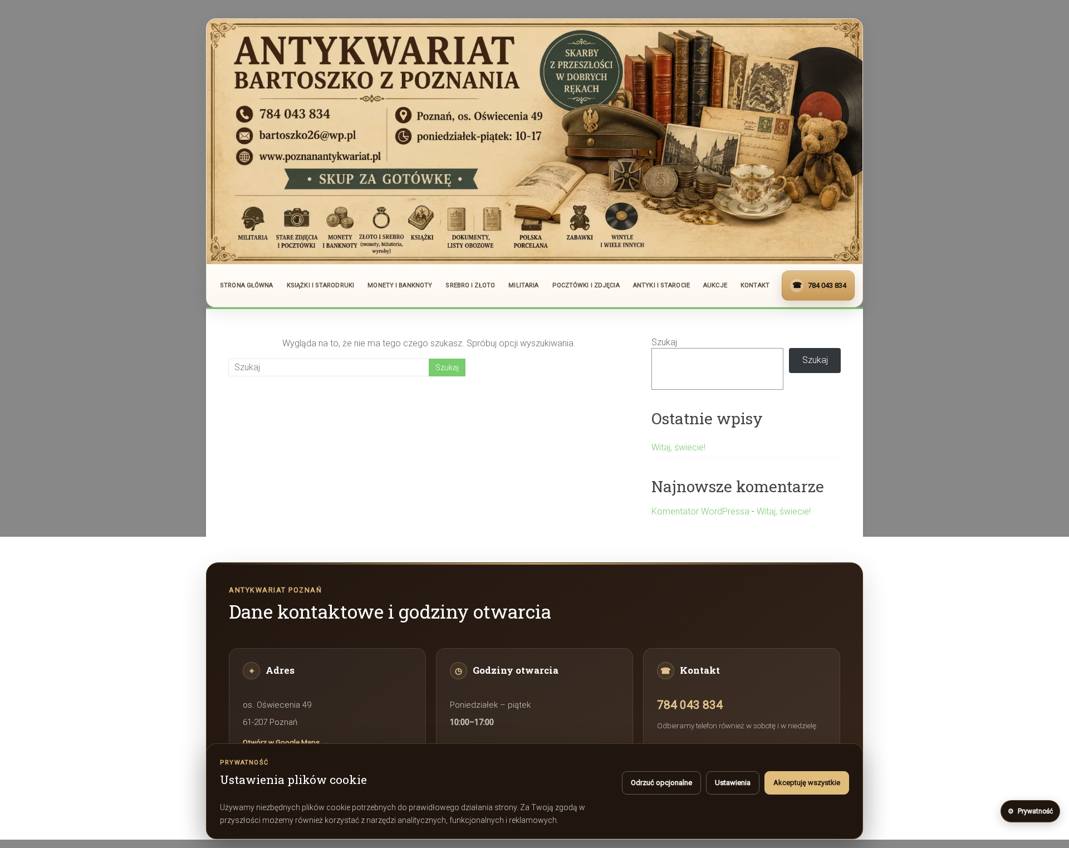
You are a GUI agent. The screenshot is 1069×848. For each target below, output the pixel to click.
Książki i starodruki (320, 285)
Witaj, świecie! (678, 447)
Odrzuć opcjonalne (661, 782)
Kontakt (755, 285)
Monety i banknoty (399, 285)
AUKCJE (715, 285)
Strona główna (246, 285)
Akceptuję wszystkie (806, 782)
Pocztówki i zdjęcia (586, 285)
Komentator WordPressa (700, 511)
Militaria (523, 285)
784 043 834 (690, 705)
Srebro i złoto (470, 285)
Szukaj (664, 342)
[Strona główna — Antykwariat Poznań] (534, 141)
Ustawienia (733, 782)
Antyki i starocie (661, 285)
